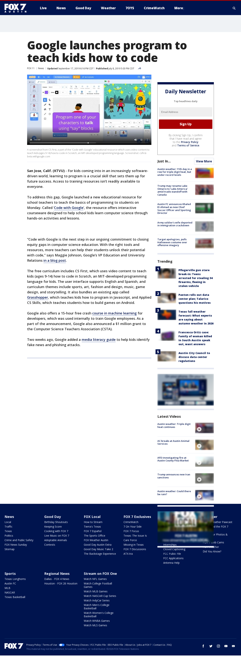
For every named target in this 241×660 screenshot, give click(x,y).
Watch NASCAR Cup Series (100, 596)
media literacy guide (99, 339)
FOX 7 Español (92, 531)
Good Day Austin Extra (97, 544)
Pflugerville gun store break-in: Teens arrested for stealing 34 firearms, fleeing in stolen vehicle (195, 278)
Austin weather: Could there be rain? (174, 492)
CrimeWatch (131, 522)
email (233, 646)
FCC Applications (173, 558)
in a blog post (54, 260)
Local (8, 522)
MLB (7, 588)
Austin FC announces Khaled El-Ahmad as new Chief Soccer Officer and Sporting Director (174, 208)
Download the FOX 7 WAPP (215, 528)
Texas (8, 531)
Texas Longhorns (15, 579)
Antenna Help (171, 562)
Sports (10, 573)
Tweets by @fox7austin (173, 552)
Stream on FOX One (100, 573)
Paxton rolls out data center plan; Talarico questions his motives (194, 298)
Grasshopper (37, 297)
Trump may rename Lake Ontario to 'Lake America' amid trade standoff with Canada (172, 190)
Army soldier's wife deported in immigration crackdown (174, 224)
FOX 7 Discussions (135, 549)
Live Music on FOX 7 (56, 535)
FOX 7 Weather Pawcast (217, 522)
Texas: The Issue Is (135, 535)
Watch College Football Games (98, 585)
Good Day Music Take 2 (98, 549)
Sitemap (9, 549)
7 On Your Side (133, 526)
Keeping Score (53, 526)
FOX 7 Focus (131, 531)
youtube (226, 646)
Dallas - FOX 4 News (56, 579)
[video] (204, 428)
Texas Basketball (15, 597)
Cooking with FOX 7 (56, 531)
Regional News (56, 573)
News (41, 68)
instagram (218, 646)
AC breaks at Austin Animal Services (173, 442)
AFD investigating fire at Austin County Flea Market (173, 459)
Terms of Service (188, 145)
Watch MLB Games (96, 591)
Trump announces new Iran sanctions (173, 476)
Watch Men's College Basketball (96, 606)
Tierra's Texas (92, 526)
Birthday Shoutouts (56, 522)
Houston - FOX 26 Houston (60, 583)
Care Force (130, 540)
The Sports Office (94, 535)
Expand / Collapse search (234, 8)
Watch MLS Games (95, 625)
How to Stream (93, 522)
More (178, 8)
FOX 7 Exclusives (137, 516)
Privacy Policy (189, 142)
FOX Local (92, 516)
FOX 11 (31, 68)
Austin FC (10, 583)
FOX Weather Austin (96, 540)
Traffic (8, 526)
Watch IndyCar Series (97, 600)
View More (204, 161)
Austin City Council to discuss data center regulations (194, 357)
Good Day (52, 516)
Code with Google (68, 207)
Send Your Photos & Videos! (215, 536)
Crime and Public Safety (19, 540)
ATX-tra (128, 553)
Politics (9, 535)
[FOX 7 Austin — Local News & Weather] (17, 8)
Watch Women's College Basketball (99, 614)
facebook (203, 646)
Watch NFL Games (95, 579)
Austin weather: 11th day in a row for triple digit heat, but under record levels (174, 172)
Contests (49, 544)
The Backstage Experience (100, 553)
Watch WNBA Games (97, 621)
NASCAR (10, 592)
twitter (211, 646)
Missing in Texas (134, 544)
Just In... (164, 161)
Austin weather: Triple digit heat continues (174, 425)
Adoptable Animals (55, 540)
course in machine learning (114, 313)
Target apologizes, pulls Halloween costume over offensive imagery (172, 242)
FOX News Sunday (16, 544)
